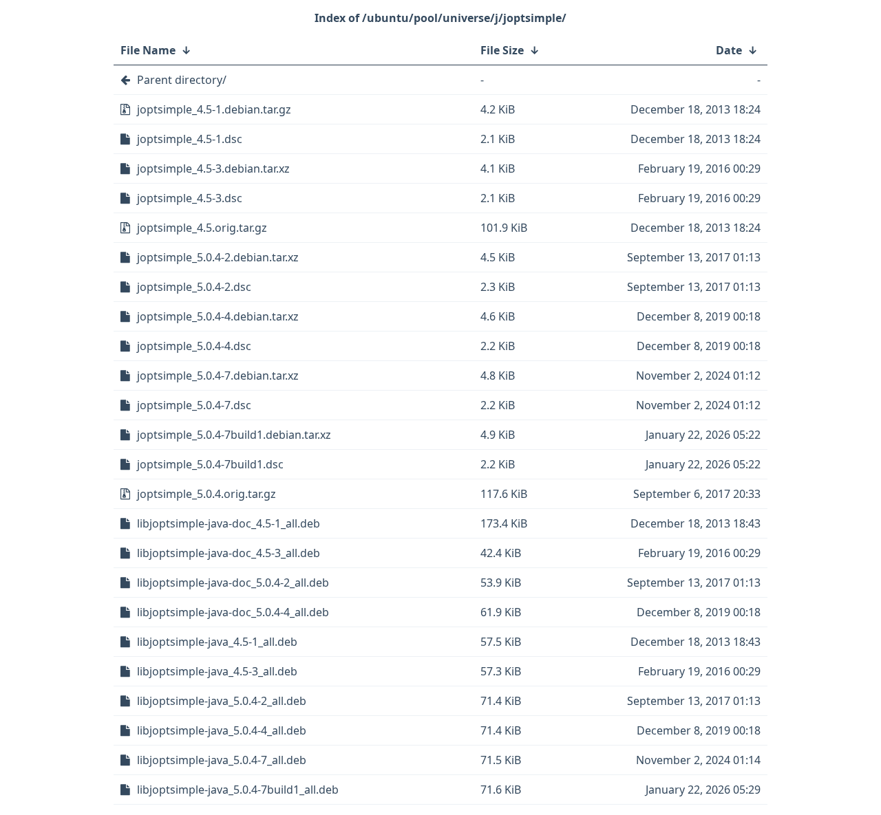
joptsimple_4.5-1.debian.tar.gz (214, 109)
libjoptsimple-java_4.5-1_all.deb (217, 641)
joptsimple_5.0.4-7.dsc (194, 405)
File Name (148, 50)
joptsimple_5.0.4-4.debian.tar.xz (218, 316)
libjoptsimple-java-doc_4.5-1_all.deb (228, 523)
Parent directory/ (181, 79)
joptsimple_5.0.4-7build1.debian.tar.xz (234, 434)
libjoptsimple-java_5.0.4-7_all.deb (221, 760)
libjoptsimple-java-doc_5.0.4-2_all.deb (233, 582)
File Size (502, 50)
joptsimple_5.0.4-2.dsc (194, 286)
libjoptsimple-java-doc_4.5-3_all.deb (228, 553)
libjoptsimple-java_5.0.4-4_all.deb (221, 730)
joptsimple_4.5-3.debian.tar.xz (213, 168)
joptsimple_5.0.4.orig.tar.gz (206, 493)
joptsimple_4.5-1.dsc (189, 138)
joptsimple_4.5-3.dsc (189, 198)
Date (729, 50)
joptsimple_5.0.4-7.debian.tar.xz (218, 375)
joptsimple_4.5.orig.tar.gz (202, 227)
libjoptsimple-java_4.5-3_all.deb (217, 671)
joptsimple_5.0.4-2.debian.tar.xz (218, 257)
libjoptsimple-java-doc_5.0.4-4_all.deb (233, 612)
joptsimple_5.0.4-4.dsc (194, 346)
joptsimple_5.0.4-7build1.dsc (210, 464)
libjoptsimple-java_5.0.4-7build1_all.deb (238, 789)
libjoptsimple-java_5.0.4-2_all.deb (221, 700)
